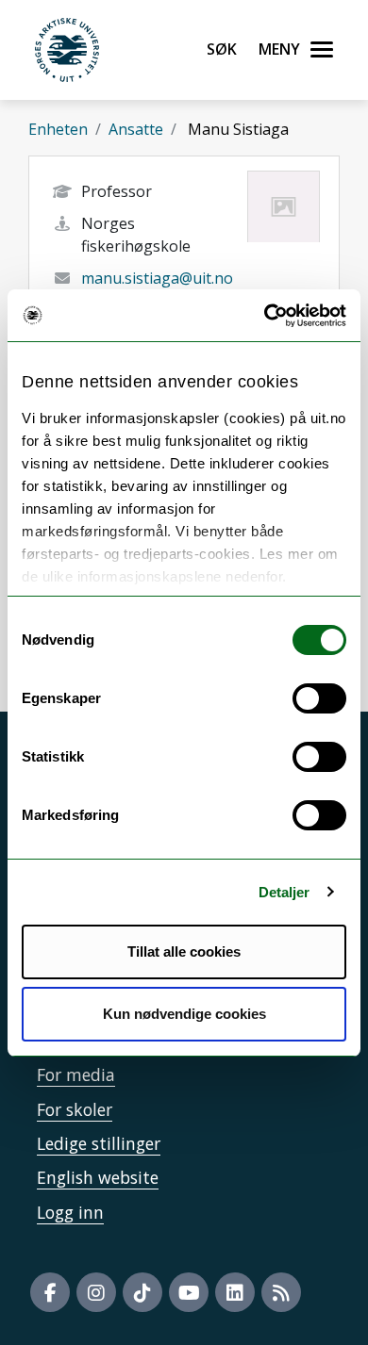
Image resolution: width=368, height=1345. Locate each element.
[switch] (319, 698)
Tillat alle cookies (184, 951)
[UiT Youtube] (189, 1292)
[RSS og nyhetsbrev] (281, 1292)
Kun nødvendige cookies (184, 1014)
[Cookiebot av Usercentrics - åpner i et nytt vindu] (264, 315)
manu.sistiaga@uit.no (157, 278)
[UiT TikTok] (142, 1292)
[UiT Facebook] (50, 1292)
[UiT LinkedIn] (235, 1292)
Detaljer (284, 892)
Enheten (58, 129)
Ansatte (136, 129)
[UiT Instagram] (96, 1292)
